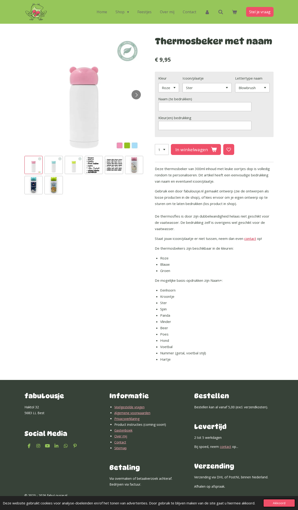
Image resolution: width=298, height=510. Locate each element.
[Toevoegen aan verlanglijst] (228, 149)
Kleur (162, 78)
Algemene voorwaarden (132, 413)
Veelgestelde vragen (129, 407)
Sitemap (120, 448)
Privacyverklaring (126, 418)
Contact (120, 442)
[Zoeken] (220, 12)
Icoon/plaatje (193, 78)
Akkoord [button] (279, 503)
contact (250, 238)
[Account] (207, 12)
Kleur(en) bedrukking (174, 117)
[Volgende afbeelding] (136, 94)
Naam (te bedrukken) (175, 99)
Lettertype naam (248, 78)
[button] (33, 165)
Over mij (120, 436)
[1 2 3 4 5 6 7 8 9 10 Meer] (162, 149)
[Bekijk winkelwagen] (234, 12)
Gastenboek (123, 430)
